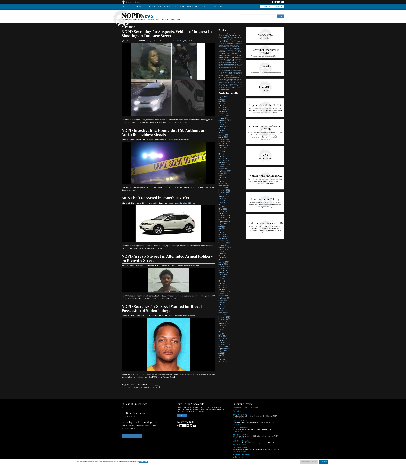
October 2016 (223, 347)
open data (226, 65)
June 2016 (221, 355)
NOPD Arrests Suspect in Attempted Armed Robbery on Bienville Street (167, 258)
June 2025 (222, 126)
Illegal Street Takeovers (235, 59)
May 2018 (221, 306)
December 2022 (224, 190)
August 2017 (222, 325)
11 (128, 387)
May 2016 (221, 357)
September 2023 (224, 171)
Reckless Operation (237, 72)
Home (124, 7)
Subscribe (181, 415)
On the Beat (179, 7)
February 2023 (223, 186)
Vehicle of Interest (236, 87)
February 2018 (223, 313)
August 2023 (223, 173)
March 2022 (222, 209)
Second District (223, 75)
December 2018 (224, 291)
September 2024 (224, 145)
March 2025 (222, 133)
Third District (232, 82)
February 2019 (223, 287)
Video (206, 7)
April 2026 (222, 105)
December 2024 (224, 139)
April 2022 (221, 207)
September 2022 (224, 196)
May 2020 (221, 255)
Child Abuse (221, 43)
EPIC (233, 52)
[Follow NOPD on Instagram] (279, 3)
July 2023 (221, 175)
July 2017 (221, 327)
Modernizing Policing (233, 62)
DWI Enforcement (230, 50)
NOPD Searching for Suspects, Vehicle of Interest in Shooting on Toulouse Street (167, 33)
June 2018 (222, 304)
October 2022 (223, 194)
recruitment (221, 74)
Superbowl (240, 81)
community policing (234, 45)
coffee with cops (237, 43)
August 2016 (222, 351)
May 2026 (221, 103)
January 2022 (223, 213)
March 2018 (222, 311)
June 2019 (221, 279)
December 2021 (224, 215)
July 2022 (221, 200)
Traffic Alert (225, 84)
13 (133, 387)
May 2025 (221, 128)
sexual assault (227, 77)
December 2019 (224, 266)
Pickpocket (230, 69)
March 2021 (222, 234)
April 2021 (221, 232)
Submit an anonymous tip (132, 436)
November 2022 (224, 192)
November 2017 (224, 319)
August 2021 (222, 224)
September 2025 (224, 120)
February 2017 (223, 338)
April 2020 (222, 258)
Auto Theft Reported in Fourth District (155, 197)
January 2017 (222, 340)
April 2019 (221, 283)
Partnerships (221, 67)
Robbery (227, 74)
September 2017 (224, 323)
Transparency (164, 7)
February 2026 (223, 109)
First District (231, 53)
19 (150, 387)
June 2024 (222, 152)
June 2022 (222, 203)
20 (153, 387)
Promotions (235, 70)
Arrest (238, 35)
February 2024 (223, 160)
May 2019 (221, 281)
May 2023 (221, 179)
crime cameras (230, 46)
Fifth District (177, 139)
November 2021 (224, 217)
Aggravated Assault (223, 34)
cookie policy (143, 461)
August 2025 (223, 122)
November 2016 (224, 344)
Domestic (234, 48)
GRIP (219, 57)
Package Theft (232, 65)
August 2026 (223, 97)
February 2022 (223, 211)
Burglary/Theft (179, 203)
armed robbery (232, 35)
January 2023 (223, 188)
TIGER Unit (240, 82)
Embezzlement (228, 52)
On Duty (139, 7)
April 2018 (221, 308)
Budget (230, 39)
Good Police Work (193, 265)
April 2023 (222, 181)
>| (159, 387)
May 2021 (221, 230)
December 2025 (224, 114)
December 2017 (224, 317)
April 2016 (221, 359)
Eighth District (189, 41)
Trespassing (228, 87)
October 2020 (223, 245)
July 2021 (221, 226)
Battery (226, 39)
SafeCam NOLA (233, 74)
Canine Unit (239, 41)
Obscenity (220, 65)
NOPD (138, 15)
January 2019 (222, 289)
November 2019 (224, 268)
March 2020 (222, 260)
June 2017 (221, 330)
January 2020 (223, 264)
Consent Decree (222, 46)
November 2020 (224, 243)
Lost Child (227, 60)
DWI (224, 50)
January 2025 (223, 137)
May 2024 (221, 154)
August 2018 (222, 300)
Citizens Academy (229, 43)
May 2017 (221, 332)
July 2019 (221, 277)
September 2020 (224, 247)
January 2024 (223, 162)
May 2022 (221, 205)
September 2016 (224, 349)
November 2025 (224, 116)
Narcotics (228, 64)
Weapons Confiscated (223, 89)
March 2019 (222, 285)
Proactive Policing (227, 70)
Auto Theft (221, 39)
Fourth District (189, 203)
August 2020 (223, 249)
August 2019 (222, 275)
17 (144, 387)
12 (130, 387)
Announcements (193, 7)
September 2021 (224, 222)
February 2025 (223, 135)
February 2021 (223, 236)
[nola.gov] (132, 2)
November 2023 (224, 167)
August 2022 (222, 198)
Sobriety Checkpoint (232, 81)
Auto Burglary (237, 37)
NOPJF (241, 64)
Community (150, 7)
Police (234, 69)
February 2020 (223, 262)
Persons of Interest (222, 69)
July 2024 (221, 150)
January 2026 (223, 112)
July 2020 (221, 251)
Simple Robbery (237, 79)
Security (231, 75)
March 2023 (222, 183)
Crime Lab (236, 46)
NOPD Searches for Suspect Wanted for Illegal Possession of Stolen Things (162, 308)
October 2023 (223, 169)
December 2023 (224, 164)
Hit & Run (223, 57)
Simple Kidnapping (228, 79)
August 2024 (223, 148)
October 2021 (223, 219)
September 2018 (224, 298)
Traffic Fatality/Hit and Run (230, 86)
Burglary (234, 39)
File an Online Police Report (272, 7)
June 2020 (222, 253)
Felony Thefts (238, 52)
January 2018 (223, 315)
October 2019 (223, 270)
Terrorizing (221, 82)
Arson (219, 37)
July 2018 (221, 302)
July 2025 (221, 124)
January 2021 (222, 239)
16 (141, 387)
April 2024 (222, 156)
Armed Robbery (171, 265)
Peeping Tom (228, 67)
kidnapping (221, 60)
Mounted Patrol (222, 64)
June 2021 (221, 228)
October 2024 (223, 143)
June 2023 (222, 177)
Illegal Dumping (225, 59)
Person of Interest (236, 67)
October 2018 (223, 296)
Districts (230, 48)
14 (136, 387)
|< (122, 387)
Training (239, 85)
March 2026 (222, 107)
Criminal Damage (222, 48)
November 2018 (224, 294)
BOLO (131, 7)
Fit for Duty (216, 7)
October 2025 (223, 118)
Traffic (220, 84)
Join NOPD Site (160, 2)
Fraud (225, 55)
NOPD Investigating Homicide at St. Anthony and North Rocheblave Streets (165, 132)
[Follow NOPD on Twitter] (276, 3)
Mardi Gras (232, 60)
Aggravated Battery (233, 34)
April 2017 (221, 334)
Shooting (233, 77)
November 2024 (224, 141)
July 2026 (221, 99)
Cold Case (220, 45)
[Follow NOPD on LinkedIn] (191, 426)
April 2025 (222, 131)
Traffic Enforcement (233, 84)
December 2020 (224, 241)
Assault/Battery (178, 41)
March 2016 (222, 361)
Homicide (185, 139)
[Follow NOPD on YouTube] (282, 3)
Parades (239, 65)
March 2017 (222, 336)
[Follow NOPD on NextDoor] (180, 425)
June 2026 (222, 101)
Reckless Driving (228, 72)
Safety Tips (240, 74)
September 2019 (224, 272)
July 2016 (221, 353)
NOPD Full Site (149, 2)
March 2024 (222, 158)
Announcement (222, 35)
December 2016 (224, 342)
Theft (225, 82)
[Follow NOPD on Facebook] (273, 3)
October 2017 (223, 321)
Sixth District (222, 81)
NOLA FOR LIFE (235, 64)
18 (147, 387)
